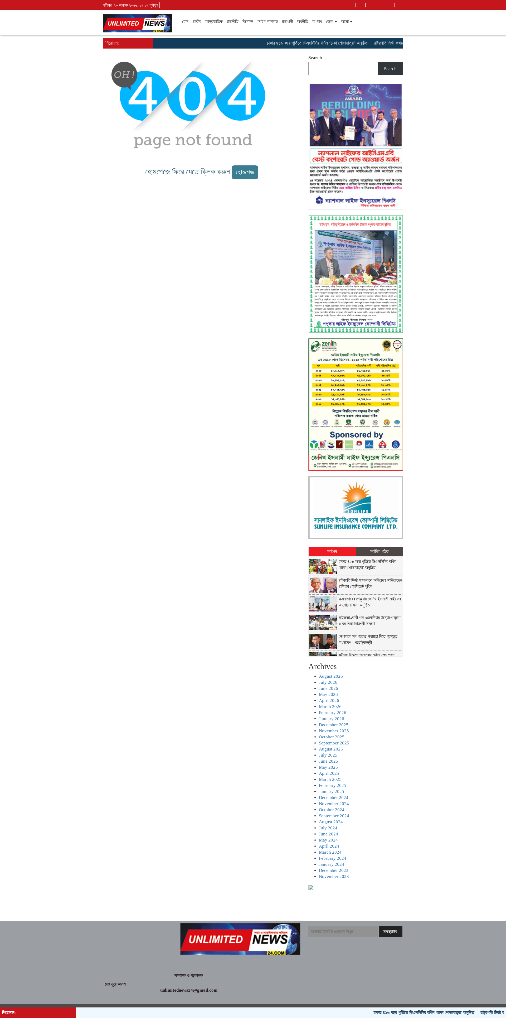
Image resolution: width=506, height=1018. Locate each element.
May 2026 (328, 694)
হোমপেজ (245, 172)
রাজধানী (287, 21)
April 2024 (329, 846)
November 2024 (334, 803)
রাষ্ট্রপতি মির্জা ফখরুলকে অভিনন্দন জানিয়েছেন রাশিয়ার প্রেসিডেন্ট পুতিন (403, 43)
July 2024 (328, 827)
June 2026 (328, 688)
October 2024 (331, 809)
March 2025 (330, 779)
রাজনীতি (232, 21)
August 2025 (331, 749)
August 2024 (331, 821)
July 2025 (328, 755)
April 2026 (329, 700)
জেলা (330, 21)
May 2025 (328, 767)
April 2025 (329, 773)
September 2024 (334, 815)
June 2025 (328, 761)
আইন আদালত (267, 21)
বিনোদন (247, 21)
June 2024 (328, 834)
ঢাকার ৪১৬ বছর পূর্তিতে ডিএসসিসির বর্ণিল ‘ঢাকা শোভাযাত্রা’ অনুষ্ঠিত (294, 43)
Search (315, 57)
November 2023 (334, 876)
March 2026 (330, 706)
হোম (185, 21)
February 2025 (332, 785)
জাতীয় (197, 21)
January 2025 (331, 791)
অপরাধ (317, 21)
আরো (345, 21)
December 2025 (333, 724)
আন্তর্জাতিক (214, 21)
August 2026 (331, 676)
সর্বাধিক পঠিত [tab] (379, 551)
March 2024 (330, 852)
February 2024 (332, 858)
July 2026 (328, 682)
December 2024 (333, 797)
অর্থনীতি (302, 21)
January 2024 (331, 864)
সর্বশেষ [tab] (332, 551)
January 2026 (331, 718)
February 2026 (332, 712)
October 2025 (331, 736)
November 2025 (334, 730)
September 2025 (334, 742)
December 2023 (333, 870)
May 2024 (328, 840)
